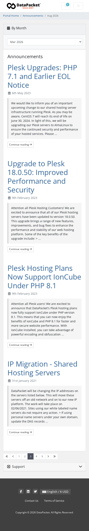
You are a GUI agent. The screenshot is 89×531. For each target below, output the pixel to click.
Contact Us (31, 501)
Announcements (33, 15)
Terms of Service (54, 501)
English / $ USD (57, 492)
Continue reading (19, 144)
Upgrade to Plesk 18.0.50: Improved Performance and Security (37, 177)
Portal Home (11, 15)
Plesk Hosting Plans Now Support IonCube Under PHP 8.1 (44, 276)
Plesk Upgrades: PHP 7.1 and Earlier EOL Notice (42, 76)
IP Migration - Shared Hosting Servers (42, 368)
